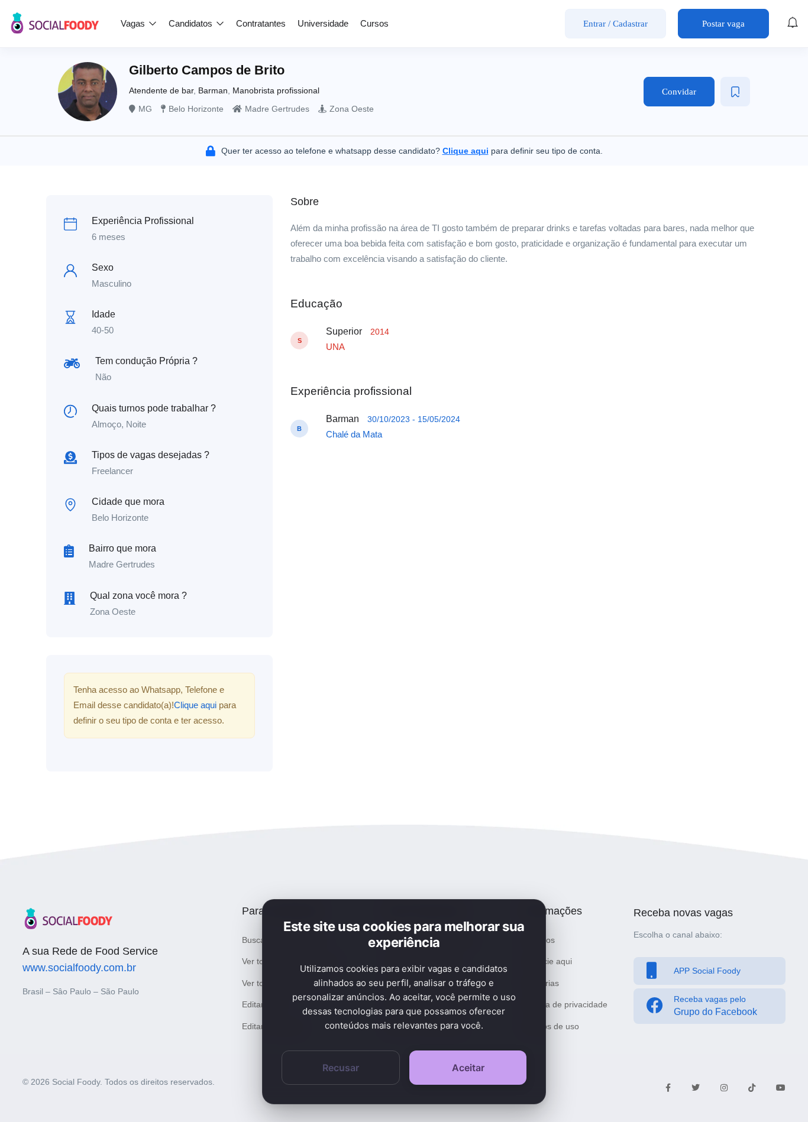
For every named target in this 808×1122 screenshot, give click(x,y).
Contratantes (261, 23)
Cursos (374, 23)
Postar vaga (723, 23)
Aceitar (468, 1068)
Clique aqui (195, 705)
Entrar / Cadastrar (615, 23)
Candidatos (192, 23)
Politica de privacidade (565, 1004)
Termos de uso (551, 1026)
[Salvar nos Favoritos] (735, 91)
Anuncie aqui (547, 961)
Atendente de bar (161, 90)
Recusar (340, 1068)
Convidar (679, 91)
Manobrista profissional (275, 90)
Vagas (134, 23)
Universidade (323, 23)
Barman (213, 90)
